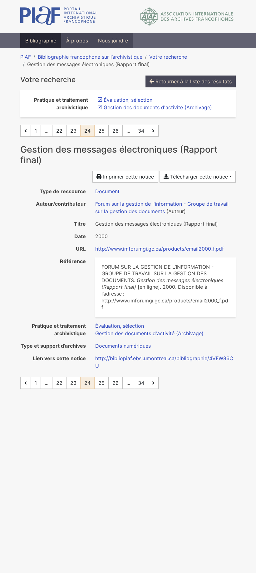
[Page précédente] (25, 131)
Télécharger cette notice (198, 177)
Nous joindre (113, 40)
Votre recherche (168, 57)
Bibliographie (40, 40)
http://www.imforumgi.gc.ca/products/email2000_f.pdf (159, 249)
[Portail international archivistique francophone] (58, 16)
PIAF (25, 57)
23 (73, 131)
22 (59, 131)
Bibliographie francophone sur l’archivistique (90, 57)
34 (141, 131)
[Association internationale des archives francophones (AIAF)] (187, 16)
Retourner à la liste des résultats (193, 81)
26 (115, 131)
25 (101, 131)
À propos (77, 40)
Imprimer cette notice (127, 177)
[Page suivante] (153, 131)
